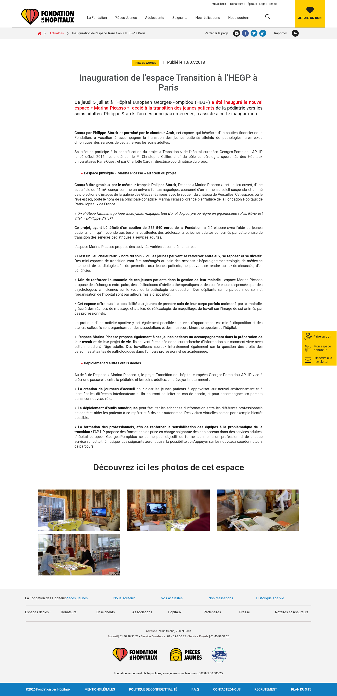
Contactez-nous (226, 689)
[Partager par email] (236, 33)
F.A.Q (195, 689)
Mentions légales (100, 689)
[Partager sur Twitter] (254, 33)
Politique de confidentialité (153, 689)
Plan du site (301, 689)
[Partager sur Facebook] (245, 33)
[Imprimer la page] (295, 33)
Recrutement (265, 689)
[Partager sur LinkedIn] (263, 33)
